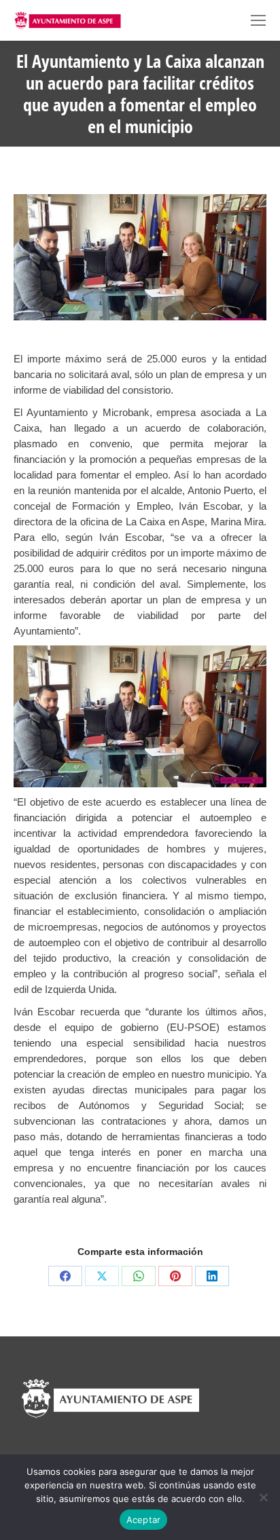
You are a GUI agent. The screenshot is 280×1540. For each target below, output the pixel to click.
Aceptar (143, 1519)
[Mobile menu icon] (258, 20)
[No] (263, 1497)
